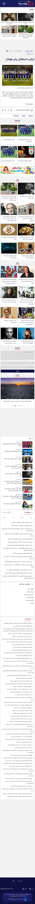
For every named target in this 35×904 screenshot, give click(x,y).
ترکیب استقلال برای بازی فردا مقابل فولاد (25, 141)
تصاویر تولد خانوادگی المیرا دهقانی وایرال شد (22, 647)
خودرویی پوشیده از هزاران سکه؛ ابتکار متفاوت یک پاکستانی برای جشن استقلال (26, 36)
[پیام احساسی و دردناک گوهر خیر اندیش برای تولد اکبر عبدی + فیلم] (26, 272)
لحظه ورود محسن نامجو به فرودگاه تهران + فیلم (12, 445)
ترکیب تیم (16, 116)
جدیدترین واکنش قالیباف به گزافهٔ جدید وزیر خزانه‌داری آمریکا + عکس (17, 658)
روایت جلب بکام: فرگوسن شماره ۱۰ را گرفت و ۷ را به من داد (13, 467)
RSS (13, 881)
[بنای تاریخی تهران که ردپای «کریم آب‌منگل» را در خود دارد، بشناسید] (9, 29)
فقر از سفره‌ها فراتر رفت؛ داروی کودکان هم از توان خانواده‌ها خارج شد (17, 763)
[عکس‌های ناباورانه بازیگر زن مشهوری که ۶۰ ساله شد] (26, 333)
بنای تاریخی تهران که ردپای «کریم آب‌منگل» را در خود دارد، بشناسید (9, 35)
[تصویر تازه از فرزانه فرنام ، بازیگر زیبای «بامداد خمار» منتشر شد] (9, 292)
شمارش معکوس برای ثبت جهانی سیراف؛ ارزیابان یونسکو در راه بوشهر (17, 794)
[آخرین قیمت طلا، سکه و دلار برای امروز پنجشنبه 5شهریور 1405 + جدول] (27, 482)
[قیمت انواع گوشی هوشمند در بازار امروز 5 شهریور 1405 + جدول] (27, 497)
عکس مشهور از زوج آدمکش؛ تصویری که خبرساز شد (9, 23)
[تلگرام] (6, 110)
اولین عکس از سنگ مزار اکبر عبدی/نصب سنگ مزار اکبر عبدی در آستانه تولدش (26, 322)
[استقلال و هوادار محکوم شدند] (26, 152)
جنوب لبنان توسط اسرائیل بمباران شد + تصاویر (22, 710)
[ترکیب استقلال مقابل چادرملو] (9, 152)
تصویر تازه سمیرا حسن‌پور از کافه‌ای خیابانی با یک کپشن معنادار (18, 739)
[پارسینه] (24, 3)
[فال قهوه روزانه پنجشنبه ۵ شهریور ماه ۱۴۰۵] (26, 248)
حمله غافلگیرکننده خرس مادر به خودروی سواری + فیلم (20, 766)
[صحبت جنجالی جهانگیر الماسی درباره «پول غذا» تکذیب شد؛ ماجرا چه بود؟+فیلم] (9, 209)
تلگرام (26, 889)
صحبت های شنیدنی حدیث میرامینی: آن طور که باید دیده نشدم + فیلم (17, 639)
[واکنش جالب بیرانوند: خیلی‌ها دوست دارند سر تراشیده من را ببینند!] (27, 489)
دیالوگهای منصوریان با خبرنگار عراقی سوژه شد (22, 686)
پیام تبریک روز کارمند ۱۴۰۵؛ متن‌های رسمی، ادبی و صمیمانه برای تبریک (26, 302)
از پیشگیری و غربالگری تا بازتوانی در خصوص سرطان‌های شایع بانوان (18, 623)
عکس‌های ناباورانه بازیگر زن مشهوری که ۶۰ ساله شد (27, 342)
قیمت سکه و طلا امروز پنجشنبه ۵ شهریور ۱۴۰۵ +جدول (26, 238)
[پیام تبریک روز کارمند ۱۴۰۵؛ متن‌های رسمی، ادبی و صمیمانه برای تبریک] (26, 292)
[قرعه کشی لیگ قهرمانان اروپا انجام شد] (27, 452)
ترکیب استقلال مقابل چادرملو (8, 161)
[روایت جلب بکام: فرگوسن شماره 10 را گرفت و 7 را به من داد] (27, 467)
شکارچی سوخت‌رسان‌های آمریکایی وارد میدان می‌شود (21, 721)
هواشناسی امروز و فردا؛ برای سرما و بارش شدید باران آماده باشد (18, 778)
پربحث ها (5, 512)
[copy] (31, 110)
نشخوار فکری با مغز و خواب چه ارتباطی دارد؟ (22, 626)
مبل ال (31, 603)
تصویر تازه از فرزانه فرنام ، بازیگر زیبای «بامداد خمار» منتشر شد (9, 301)
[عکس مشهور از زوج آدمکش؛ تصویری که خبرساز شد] (9, 17)
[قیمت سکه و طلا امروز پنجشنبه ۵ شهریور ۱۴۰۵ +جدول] (26, 229)
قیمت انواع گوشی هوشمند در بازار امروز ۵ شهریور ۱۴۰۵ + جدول (12, 497)
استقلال (30, 116)
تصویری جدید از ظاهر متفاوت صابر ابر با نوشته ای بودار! (9, 342)
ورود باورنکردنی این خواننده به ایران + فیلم (26, 23)
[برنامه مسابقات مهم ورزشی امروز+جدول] (27, 504)
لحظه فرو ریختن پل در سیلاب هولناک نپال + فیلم (20, 539)
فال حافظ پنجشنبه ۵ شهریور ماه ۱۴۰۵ (9, 238)
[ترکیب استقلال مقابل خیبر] (9, 130)
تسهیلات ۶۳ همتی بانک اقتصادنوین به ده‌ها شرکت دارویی (19, 675)
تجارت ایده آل (30, 598)
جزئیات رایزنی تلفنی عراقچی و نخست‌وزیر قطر (22, 713)
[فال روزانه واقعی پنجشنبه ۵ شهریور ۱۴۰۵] (9, 248)
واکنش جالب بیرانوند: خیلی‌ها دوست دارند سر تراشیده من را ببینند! (13, 490)
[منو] (4, 4)
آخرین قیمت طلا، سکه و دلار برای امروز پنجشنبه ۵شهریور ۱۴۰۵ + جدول (13, 482)
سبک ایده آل (30, 592)
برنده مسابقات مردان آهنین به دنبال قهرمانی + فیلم (21, 681)
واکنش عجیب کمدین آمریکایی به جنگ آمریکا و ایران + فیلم (19, 642)
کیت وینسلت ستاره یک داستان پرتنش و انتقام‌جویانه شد (18, 562)
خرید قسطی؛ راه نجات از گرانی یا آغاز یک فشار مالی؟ (21, 786)
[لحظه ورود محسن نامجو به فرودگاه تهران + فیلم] (27, 444)
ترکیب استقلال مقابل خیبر (9, 140)
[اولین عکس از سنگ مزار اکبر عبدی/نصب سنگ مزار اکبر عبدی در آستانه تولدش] (26, 313)
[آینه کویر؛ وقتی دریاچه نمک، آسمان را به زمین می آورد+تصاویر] (17, 388)
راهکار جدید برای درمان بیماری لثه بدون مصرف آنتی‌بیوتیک (19, 796)
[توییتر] (3, 110)
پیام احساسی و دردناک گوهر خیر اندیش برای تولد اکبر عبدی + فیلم (26, 281)
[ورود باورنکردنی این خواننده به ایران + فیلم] (26, 17)
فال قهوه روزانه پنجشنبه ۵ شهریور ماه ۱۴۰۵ (27, 257)
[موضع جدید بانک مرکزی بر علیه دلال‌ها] (27, 459)
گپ (32, 889)
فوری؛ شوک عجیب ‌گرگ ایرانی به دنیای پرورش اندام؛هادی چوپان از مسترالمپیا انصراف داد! (9, 281)
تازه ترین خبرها (29, 600)
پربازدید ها (27, 512)
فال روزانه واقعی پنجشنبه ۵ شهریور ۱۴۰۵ (10, 257)
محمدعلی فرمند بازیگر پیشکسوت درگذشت (21, 522)
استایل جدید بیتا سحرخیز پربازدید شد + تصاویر (22, 636)
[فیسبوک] (8, 110)
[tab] (22, 405)
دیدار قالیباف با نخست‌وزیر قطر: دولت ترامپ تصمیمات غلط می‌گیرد (18, 653)
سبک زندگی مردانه (29, 595)
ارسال (17, 371)
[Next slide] (32, 388)
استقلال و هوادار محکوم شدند (25, 161)
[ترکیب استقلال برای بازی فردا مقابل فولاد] (26, 130)
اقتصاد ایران (30, 589)
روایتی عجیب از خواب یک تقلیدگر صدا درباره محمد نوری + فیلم (18, 684)
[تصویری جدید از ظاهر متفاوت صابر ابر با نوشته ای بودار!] (9, 333)
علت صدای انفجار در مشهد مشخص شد (23, 695)
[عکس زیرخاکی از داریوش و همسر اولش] (9, 313)
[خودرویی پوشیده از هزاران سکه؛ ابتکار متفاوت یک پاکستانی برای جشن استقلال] (26, 29)
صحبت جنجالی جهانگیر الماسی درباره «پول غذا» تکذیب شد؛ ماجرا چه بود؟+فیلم (9, 219)
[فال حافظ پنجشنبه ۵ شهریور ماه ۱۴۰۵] (9, 229)
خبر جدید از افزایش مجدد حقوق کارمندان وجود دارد (19, 570)
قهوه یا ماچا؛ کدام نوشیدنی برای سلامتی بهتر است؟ (21, 755)
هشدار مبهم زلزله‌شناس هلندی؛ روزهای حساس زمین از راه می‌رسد (18, 761)
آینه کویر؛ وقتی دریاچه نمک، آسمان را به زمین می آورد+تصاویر (17, 401)
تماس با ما (20, 881)
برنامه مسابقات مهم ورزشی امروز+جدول (12, 504)
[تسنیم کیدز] (17, 170)
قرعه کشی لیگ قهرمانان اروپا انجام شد (13, 451)
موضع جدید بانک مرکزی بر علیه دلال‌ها (13, 459)
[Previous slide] (2, 388)
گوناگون (31, 9)
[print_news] (11, 110)
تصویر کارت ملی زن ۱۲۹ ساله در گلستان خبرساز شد (19, 542)
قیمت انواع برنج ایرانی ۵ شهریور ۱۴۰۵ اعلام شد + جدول (20, 633)
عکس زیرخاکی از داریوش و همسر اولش (10, 321)
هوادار (23, 116)
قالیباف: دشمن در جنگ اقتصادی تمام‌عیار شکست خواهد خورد (19, 734)
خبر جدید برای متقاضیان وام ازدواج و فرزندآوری (22, 650)
